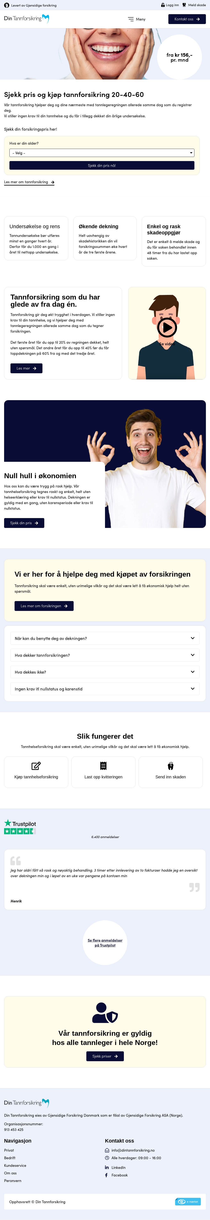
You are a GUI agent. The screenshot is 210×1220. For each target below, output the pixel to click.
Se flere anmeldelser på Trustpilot (105, 943)
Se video (167, 343)
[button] (136, 19)
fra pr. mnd (180, 57)
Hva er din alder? (24, 143)
